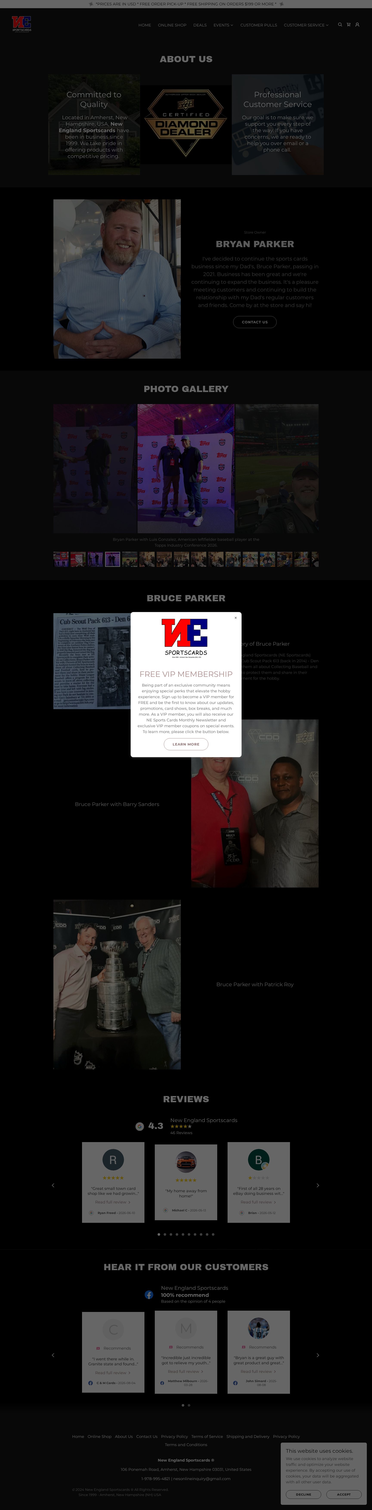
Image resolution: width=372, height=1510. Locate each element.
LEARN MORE (186, 744)
